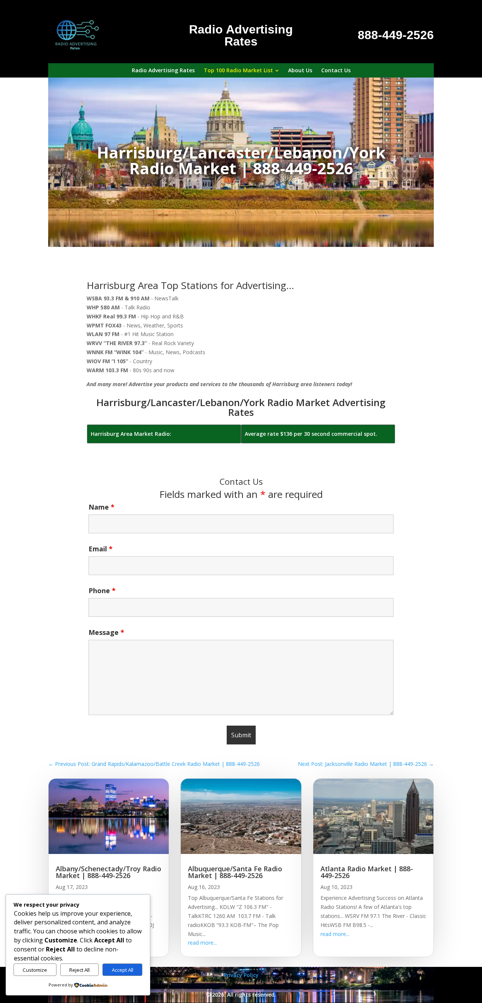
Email (100, 548)
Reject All (79, 969)
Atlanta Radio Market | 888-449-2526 (366, 872)
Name (101, 506)
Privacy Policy (241, 975)
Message (106, 632)
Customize (35, 969)
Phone (102, 590)
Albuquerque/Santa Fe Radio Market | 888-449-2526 (235, 872)
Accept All (122, 969)
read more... (202, 942)
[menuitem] (163, 70)
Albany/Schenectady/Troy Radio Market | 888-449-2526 (108, 872)
